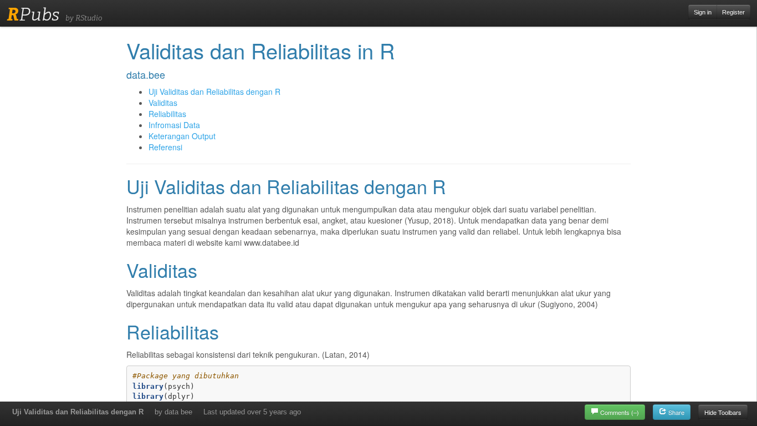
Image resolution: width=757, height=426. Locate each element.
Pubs (33, 14)
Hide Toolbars (722, 412)
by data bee (173, 412)
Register (733, 12)
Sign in (703, 12)
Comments (619, 412)
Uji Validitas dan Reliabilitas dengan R (78, 412)
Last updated (252, 412)
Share (675, 412)
